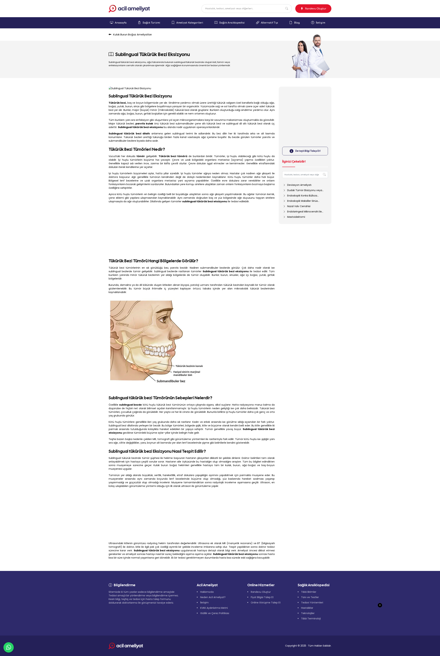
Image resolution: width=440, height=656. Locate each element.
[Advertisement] (192, 230)
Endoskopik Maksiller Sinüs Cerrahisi (300, 201)
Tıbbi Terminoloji (311, 618)
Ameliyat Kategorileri (189, 22)
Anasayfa (120, 22)
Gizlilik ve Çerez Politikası (214, 613)
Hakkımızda (207, 592)
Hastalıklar (307, 608)
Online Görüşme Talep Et (266, 602)
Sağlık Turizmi (151, 22)
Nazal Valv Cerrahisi (298, 206)
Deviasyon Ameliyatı (299, 185)
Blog (297, 22)
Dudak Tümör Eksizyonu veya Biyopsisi (302, 190)
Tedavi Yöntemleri (312, 602)
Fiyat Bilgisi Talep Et (262, 597)
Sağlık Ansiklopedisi (232, 22)
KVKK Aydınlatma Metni (214, 608)
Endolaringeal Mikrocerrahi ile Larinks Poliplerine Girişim (302, 211)
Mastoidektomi (296, 217)
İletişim (320, 22)
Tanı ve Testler (310, 597)
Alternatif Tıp (269, 22)
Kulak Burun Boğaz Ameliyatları (132, 34)
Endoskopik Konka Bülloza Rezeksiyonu (300, 195)
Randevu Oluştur (315, 8)
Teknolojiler (308, 613)
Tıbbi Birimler (308, 592)
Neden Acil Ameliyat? (213, 597)
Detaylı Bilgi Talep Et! (308, 150)
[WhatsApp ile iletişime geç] (8, 647)
